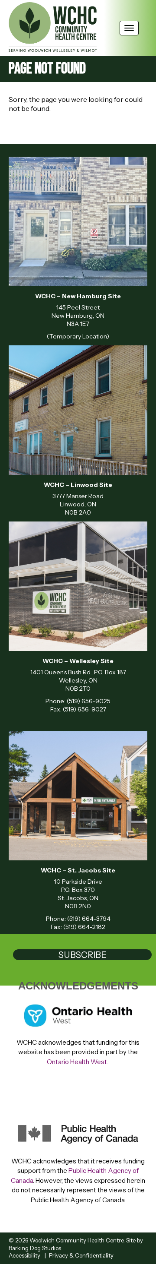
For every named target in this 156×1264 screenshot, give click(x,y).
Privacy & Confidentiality (81, 1255)
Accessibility (24, 1255)
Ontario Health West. (78, 1062)
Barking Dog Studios (35, 1248)
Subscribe (82, 955)
